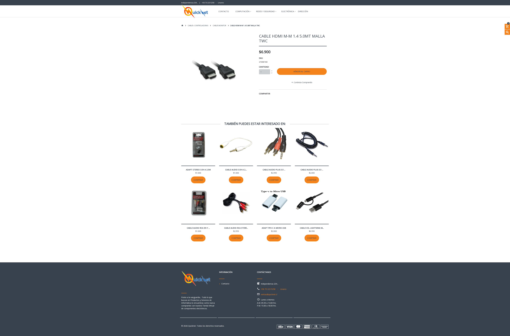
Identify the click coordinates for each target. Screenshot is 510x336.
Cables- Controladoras (197, 25)
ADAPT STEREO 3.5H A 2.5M (198, 169)
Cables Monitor (219, 25)
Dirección (303, 11)
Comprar (198, 180)
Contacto (223, 11)
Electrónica (287, 11)
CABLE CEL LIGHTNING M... (312, 228)
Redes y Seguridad (265, 11)
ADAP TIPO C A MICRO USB (274, 228)
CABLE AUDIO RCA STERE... (236, 228)
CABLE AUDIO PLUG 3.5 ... (274, 169)
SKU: (261, 58)
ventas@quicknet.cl (269, 294)
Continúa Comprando (302, 82)
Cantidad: (264, 67)
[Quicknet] (196, 11)
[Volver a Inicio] (182, 26)
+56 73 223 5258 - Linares (213, 2)
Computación (242, 11)
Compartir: (264, 93)
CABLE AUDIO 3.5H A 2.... (236, 169)
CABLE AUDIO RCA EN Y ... (198, 228)
